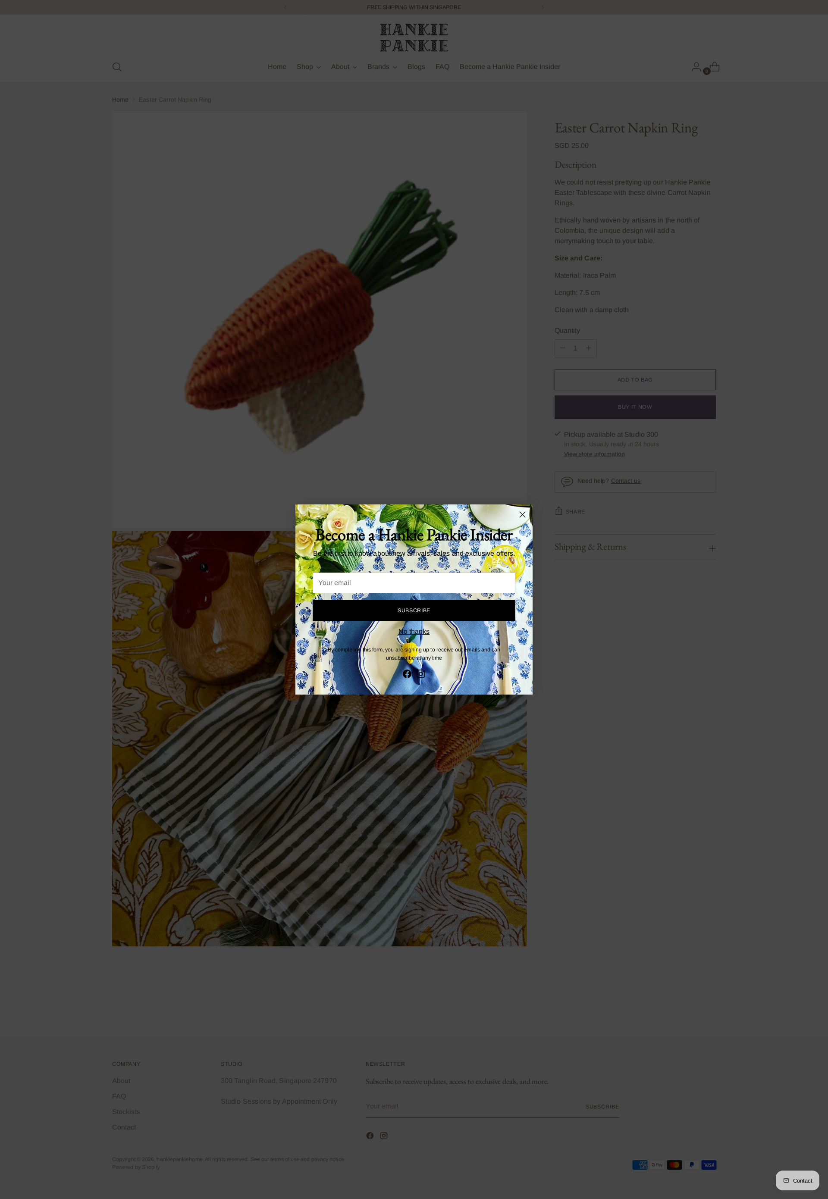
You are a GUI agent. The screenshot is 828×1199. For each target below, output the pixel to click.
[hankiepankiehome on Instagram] (421, 675)
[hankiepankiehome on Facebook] (407, 675)
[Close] (522, 514)
